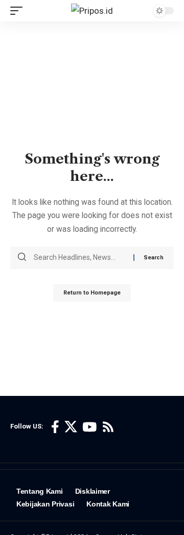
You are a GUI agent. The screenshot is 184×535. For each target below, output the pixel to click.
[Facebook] (55, 427)
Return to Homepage (92, 292)
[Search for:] (79, 258)
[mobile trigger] (19, 11)
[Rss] (108, 427)
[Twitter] (71, 427)
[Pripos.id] (92, 10)
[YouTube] (89, 427)
